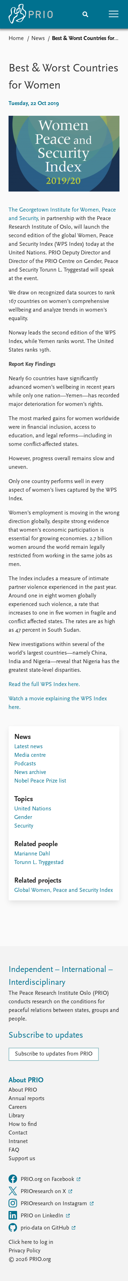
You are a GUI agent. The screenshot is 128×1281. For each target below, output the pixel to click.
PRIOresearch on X (44, 1192)
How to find (23, 1124)
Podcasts (25, 764)
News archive (30, 772)
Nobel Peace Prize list (40, 781)
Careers (18, 1107)
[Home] (31, 14)
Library (16, 1116)
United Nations (32, 809)
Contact (18, 1133)
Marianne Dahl (32, 854)
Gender (23, 817)
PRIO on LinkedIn (43, 1216)
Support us (22, 1159)
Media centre (30, 755)
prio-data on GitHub (45, 1228)
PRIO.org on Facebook (48, 1179)
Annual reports (26, 1099)
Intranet (18, 1142)
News (38, 38)
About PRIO (23, 1090)
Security (23, 826)
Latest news (28, 747)
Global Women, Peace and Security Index (63, 890)
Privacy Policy (24, 1251)
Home (16, 38)
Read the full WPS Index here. (44, 684)
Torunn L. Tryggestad (39, 862)
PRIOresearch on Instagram (55, 1204)
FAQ (14, 1150)
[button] (114, 14)
